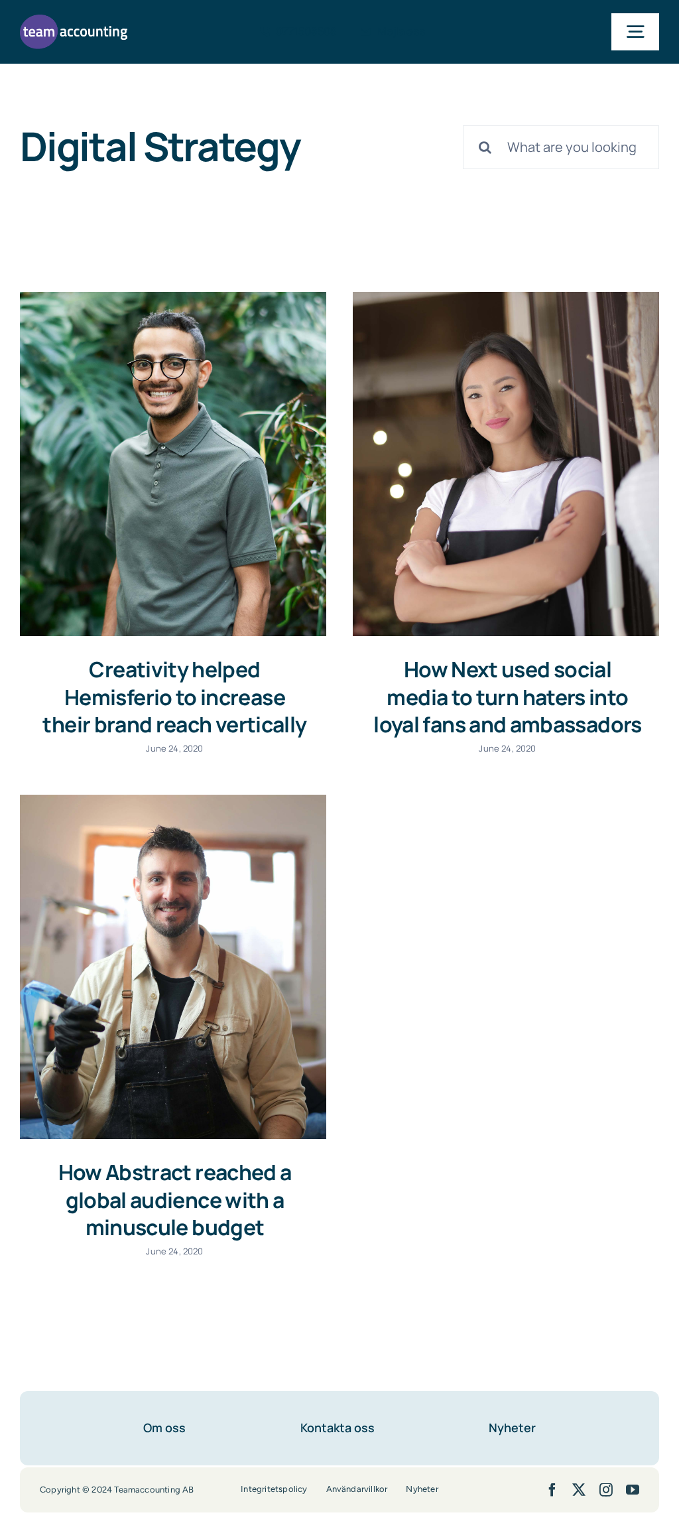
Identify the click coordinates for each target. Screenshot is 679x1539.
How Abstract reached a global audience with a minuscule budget (175, 1200)
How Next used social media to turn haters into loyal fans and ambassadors (507, 697)
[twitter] (579, 1490)
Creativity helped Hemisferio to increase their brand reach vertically (174, 697)
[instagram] (606, 1490)
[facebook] (552, 1490)
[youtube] (632, 1490)
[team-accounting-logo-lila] (73, 21)
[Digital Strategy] (173, 464)
